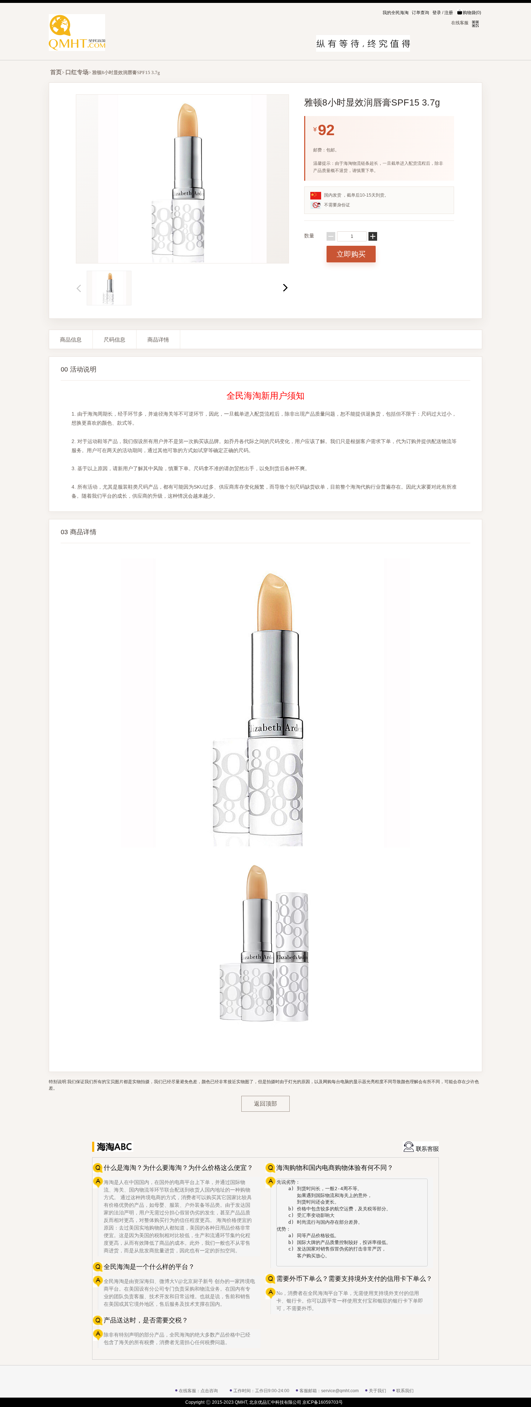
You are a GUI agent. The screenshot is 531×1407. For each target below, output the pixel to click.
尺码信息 (114, 339)
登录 (436, 12)
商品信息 (71, 339)
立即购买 (351, 254)
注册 (448, 12)
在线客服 (460, 22)
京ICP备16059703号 (322, 1402)
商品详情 (158, 339)
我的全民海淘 (396, 12)
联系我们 (405, 1390)
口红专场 (76, 72)
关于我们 (377, 1390)
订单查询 (420, 12)
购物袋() (472, 12)
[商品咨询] (421, 1146)
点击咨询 (209, 1390)
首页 (56, 72)
